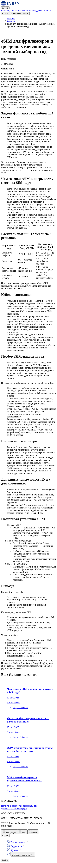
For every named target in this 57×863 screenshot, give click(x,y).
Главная (11, 18)
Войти (25, 13)
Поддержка (38, 10)
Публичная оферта (18, 808)
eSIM (14, 10)
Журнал (47, 10)
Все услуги (6, 10)
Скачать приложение (11, 13)
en (7, 8)
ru (3, 8)
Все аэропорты (24, 10)
